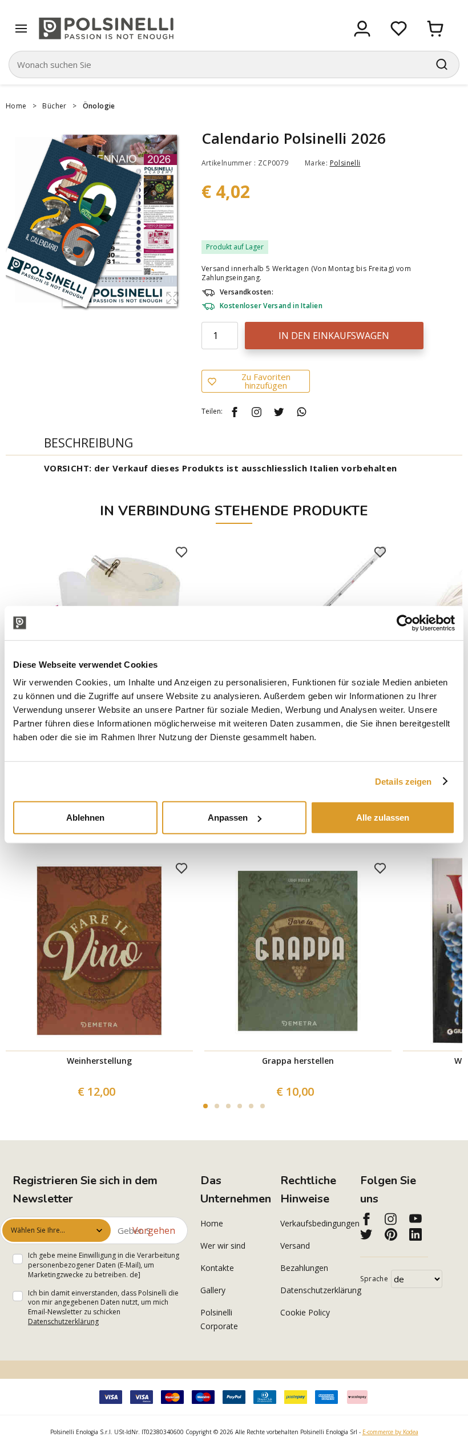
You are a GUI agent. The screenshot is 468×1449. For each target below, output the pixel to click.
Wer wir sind (222, 1245)
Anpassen (228, 817)
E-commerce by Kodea (390, 1432)
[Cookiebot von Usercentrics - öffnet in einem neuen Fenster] (405, 622)
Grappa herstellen (298, 1060)
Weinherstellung (99, 1060)
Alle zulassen (382, 817)
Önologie (99, 106)
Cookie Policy (305, 1312)
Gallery (212, 1290)
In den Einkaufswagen (334, 335)
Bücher (54, 106)
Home (16, 106)
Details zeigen (403, 781)
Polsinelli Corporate (219, 1319)
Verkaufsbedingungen (314, 1223)
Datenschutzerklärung (63, 1321)
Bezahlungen (304, 1267)
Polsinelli (345, 163)
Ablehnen (85, 817)
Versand (295, 1245)
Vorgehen (153, 1230)
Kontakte (217, 1267)
